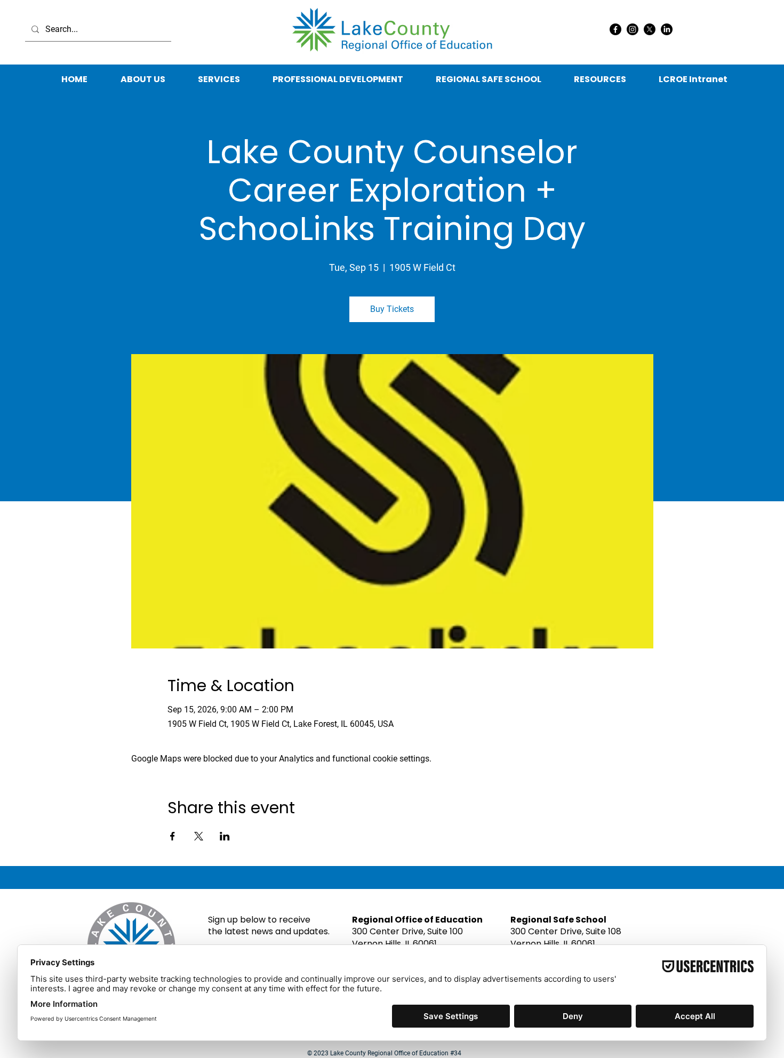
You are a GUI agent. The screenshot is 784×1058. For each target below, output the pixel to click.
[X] (649, 29)
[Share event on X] (199, 836)
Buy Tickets (392, 309)
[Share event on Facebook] (172, 836)
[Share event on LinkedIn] (225, 836)
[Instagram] (632, 29)
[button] (599, 79)
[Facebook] (615, 29)
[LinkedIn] (667, 29)
